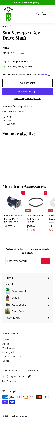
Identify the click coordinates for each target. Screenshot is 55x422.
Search (6, 339)
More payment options (27, 98)
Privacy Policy (9, 352)
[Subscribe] (45, 261)
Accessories (35, 186)
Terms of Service (11, 356)
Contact (7, 360)
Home (5, 26)
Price (5, 48)
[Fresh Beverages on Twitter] (29, 376)
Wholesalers (8, 348)
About (5, 343)
